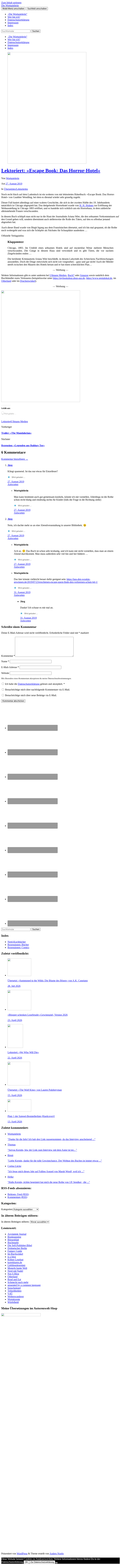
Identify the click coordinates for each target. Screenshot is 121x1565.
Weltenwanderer (16, 1296)
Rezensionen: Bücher (18, 944)
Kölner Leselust (15, 1259)
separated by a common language (24, 1285)
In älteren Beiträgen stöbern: (15, 1221)
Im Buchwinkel (15, 1254)
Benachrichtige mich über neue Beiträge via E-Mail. (31, 695)
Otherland (6, 281)
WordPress (22, 1553)
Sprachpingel (14, 1288)
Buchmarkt (13, 1242)
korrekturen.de (15, 1262)
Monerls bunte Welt (17, 1268)
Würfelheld (13, 1302)
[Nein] (56, 1562)
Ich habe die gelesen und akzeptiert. (35, 684)
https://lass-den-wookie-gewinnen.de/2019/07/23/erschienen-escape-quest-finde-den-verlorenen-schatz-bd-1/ (56, 580)
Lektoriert (6, 421)
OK (26, 1562)
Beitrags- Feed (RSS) (18, 1194)
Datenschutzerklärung (18, 19)
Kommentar (8, 656)
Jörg (10, 465)
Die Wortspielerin (10, 5)
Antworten (13, 484)
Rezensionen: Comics (18, 947)
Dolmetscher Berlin (17, 1248)
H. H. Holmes (86, 205)
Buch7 (71, 275)
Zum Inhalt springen (11, 2)
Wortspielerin (12, 178)
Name (5, 661)
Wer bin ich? (14, 17)
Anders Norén (56, 1553)
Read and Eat (14, 1279)
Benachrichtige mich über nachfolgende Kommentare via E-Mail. (37, 689)
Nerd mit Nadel (15, 1271)
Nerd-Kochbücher (17, 941)
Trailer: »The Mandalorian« (16, 433)
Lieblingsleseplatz (16, 1265)
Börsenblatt (13, 1239)
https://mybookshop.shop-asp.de (69, 278)
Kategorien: (7, 1209)
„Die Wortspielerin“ (17, 14)
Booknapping (14, 1237)
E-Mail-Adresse (10, 667)
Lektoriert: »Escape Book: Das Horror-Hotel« (50, 170)
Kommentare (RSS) (17, 1197)
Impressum (13, 22)
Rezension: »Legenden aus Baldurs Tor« (23, 445)
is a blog (12, 1256)
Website (5, 673)
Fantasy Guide (15, 1251)
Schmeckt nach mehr (18, 1282)
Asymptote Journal (17, 1234)
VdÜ (10, 1293)
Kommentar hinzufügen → (14, 459)
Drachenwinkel (27, 281)
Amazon (84, 275)
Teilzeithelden (14, 1290)
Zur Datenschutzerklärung (42, 1562)
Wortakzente (14, 1299)
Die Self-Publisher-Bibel (20, 1245)
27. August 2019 (14, 183)
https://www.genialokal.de (99, 278)
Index (10, 25)
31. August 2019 (22, 592)
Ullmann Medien (58, 275)
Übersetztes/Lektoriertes (16, 189)
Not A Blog (13, 1273)
